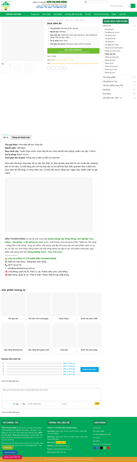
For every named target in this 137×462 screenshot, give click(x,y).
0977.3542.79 (61, 442)
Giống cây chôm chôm (112, 51)
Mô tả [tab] (5, 137)
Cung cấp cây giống (57, 63)
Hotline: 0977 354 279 (12, 457)
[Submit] (133, 6)
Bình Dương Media (86, 459)
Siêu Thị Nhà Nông (63, 459)
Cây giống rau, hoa (110, 81)
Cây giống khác (110, 38)
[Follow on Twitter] (98, 448)
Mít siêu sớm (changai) (38, 318)
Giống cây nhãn (110, 60)
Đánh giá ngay (90, 369)
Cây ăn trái (69, 20)
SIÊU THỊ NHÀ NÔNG (9, 428)
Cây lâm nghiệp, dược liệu (113, 85)
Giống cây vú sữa (111, 69)
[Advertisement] (119, 115)
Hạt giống (106, 89)
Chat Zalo (7, 447)
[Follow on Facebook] (94, 448)
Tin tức (88, 14)
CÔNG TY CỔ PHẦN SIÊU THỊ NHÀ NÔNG (62, 428)
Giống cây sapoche (111, 66)
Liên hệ (122, 14)
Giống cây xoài (110, 72)
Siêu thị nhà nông (92, 63)
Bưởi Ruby (64, 318)
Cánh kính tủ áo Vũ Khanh (102, 444)
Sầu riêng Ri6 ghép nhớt (38, 350)
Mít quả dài (13, 318)
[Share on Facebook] (49, 68)
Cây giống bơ (109, 29)
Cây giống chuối (110, 35)
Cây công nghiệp (109, 77)
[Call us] (104, 448)
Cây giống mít (109, 41)
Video (113, 14)
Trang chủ (35, 14)
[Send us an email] (101, 448)
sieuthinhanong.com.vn (62, 446)
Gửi (97, 403)
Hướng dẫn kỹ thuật (73, 14)
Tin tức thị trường (101, 14)
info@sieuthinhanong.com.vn (62, 449)
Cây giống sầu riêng (111, 45)
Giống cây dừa (80, 20)
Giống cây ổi (109, 63)
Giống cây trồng (80, 63)
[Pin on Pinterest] (61, 68)
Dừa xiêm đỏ (69, 63)
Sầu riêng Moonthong (13, 350)
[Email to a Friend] (57, 68)
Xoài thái (64, 350)
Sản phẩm (57, 14)
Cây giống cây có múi (112, 32)
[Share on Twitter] (53, 68)
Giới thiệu (46, 14)
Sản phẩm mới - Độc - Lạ (112, 98)
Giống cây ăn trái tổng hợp (114, 48)
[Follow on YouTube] (108, 448)
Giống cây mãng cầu (112, 57)
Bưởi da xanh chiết (89, 318)
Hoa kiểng (107, 94)
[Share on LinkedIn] (64, 68)
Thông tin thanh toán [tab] (21, 137)
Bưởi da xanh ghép (89, 350)
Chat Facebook (10, 452)
